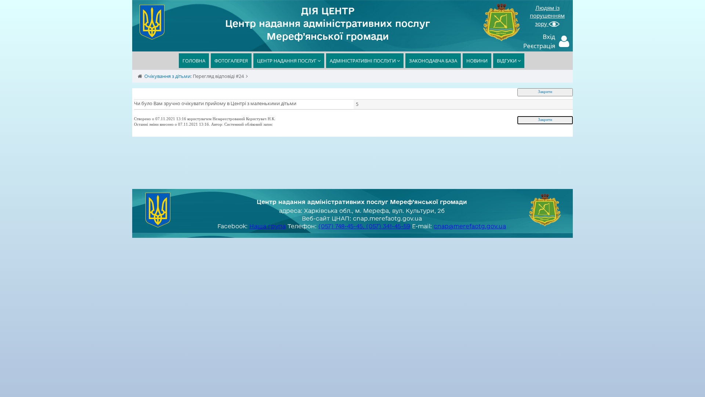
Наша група (267, 226)
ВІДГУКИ (507, 60)
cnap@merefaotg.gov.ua (470, 226)
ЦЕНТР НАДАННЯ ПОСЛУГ (287, 60)
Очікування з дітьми (167, 76)
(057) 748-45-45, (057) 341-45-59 (364, 226)
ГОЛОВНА (193, 60)
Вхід (549, 36)
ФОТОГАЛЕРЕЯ (231, 60)
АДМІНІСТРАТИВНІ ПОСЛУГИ (363, 60)
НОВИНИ (477, 60)
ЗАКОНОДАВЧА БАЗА (433, 60)
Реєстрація (539, 46)
